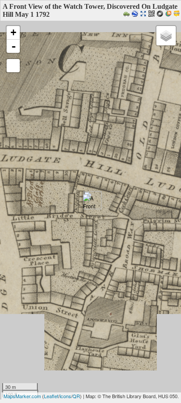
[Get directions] (127, 14)
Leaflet (51, 395)
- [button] (14, 46)
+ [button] (13, 32)
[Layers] (166, 35)
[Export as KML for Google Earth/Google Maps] (136, 14)
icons (65, 395)
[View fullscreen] (13, 65)
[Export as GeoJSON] (161, 14)
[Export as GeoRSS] (169, 14)
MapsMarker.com (22, 395)
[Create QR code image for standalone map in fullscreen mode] (152, 14)
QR (76, 395)
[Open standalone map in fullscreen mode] (144, 14)
